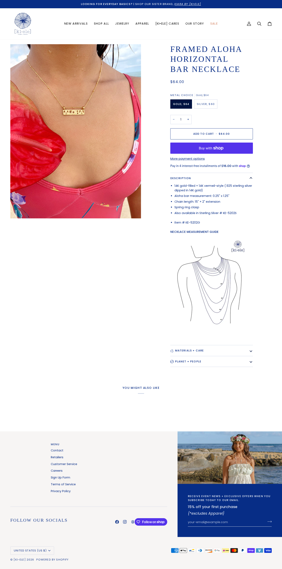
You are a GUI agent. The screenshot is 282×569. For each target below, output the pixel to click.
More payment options (187, 159)
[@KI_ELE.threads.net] (133, 522)
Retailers (57, 457)
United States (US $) (30, 550)
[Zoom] (75, 131)
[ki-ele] (20, 560)
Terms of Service (63, 484)
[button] (122, 23)
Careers (57, 471)
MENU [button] (55, 444)
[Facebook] (117, 522)
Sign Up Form (60, 477)
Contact (57, 450)
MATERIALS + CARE (189, 350)
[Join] (268, 521)
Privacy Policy (61, 491)
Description (180, 178)
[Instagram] (125, 522)
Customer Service (64, 464)
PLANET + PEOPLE (188, 361)
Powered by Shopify (52, 560)
